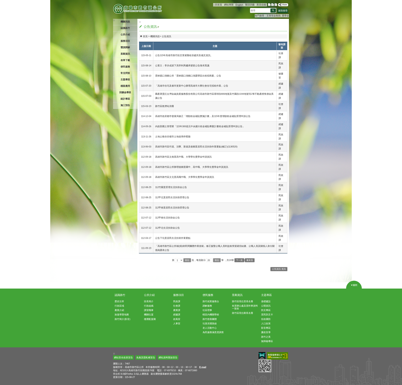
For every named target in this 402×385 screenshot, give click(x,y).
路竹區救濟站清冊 (164, 106)
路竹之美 (266, 336)
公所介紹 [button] (125, 34)
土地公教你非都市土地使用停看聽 (172, 136)
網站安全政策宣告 (123, 357)
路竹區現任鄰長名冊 (242, 313)
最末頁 (249, 260)
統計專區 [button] (125, 98)
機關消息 (155, 36)
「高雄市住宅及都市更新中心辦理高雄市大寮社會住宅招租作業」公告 (191, 85)
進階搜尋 (283, 10)
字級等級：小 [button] (269, 4)
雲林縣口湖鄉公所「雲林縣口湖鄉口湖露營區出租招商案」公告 (188, 75)
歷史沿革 (119, 301)
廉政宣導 (266, 332)
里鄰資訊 (237, 295)
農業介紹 (119, 310)
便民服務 (208, 295)
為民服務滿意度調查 (213, 332)
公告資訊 (166, 36)
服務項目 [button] (125, 41)
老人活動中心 (210, 328)
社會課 (176, 305)
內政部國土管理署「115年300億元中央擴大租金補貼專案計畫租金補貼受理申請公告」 (200, 126)
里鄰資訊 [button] (125, 53)
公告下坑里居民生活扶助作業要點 (172, 238)
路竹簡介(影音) (122, 319)
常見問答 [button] (125, 73)
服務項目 (178, 295)
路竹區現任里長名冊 (242, 301)
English (239, 4)
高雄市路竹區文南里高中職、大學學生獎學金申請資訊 (183, 156)
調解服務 (207, 305)
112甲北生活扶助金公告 (167, 227)
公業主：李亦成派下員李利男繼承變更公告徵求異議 (182, 65)
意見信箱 (261, 4)
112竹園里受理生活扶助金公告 (171, 187)
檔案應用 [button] (125, 86)
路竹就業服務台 (211, 301)
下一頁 (239, 260)
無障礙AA (277, 356)
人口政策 (266, 323)
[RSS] (158, 27)
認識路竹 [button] (125, 28)
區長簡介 (148, 301)
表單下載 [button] (125, 60)
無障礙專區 (267, 341)
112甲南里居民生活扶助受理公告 (172, 207)
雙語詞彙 (250, 4)
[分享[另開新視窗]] (283, 4)
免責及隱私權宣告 (145, 357)
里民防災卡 (267, 314)
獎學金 (285, 15)
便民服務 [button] (125, 66)
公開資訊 (266, 305)
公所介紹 (149, 295)
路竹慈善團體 (210, 319)
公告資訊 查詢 (279, 269)
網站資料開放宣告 (168, 357)
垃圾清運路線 (210, 323)
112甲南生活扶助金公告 (167, 217)
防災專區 (266, 310)
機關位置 (148, 314)
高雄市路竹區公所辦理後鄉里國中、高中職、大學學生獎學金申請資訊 (191, 167)
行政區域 (119, 305)
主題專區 (266, 295)
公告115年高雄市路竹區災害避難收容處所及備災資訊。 (184, 55)
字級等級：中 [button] (272, 4)
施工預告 (125, 105)
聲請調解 (125, 47)
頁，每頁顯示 (199, 260)
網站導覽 (229, 4)
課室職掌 (148, 310)
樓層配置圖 (150, 319)
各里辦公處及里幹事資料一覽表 (245, 307)
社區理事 (207, 310)
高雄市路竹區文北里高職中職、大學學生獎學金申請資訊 (184, 177)
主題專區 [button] (125, 79)
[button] (273, 10)
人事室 (176, 323)
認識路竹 (120, 295)
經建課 (176, 314)
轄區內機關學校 (211, 314)
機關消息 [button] (125, 21)
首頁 (145, 36)
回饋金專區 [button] (125, 92)
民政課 (176, 301)
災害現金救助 (273, 15)
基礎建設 (266, 301)
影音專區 (266, 328)
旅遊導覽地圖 (122, 314)
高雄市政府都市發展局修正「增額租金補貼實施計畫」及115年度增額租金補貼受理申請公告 (202, 116)
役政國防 (266, 319)
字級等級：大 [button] (275, 4)
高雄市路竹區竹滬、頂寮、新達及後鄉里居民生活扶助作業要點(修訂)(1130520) (196, 146)
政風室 (176, 319)
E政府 (262, 355)
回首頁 (218, 4)
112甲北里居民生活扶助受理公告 (172, 197)
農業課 (176, 310)
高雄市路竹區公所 (138, 9)
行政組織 (148, 305)
